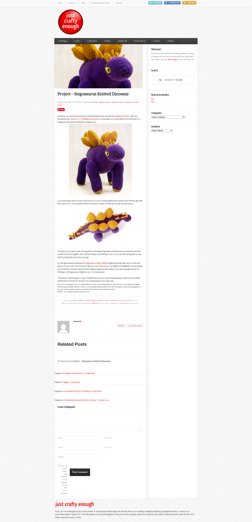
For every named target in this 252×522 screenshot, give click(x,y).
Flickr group (103, 266)
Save (62, 109)
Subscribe (190, 4)
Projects (156, 41)
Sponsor (119, 3)
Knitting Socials (117, 102)
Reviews (170, 41)
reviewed (72, 116)
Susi (152, 102)
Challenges (62, 41)
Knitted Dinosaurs (122, 116)
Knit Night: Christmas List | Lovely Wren (78, 373)
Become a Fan (173, 4)
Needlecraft (122, 41)
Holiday (107, 41)
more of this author (135, 325)
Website (121, 325)
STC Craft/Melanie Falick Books (89, 119)
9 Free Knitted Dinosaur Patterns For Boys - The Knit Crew (86, 400)
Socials (59, 105)
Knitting (95, 102)
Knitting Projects (105, 102)
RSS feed (96, 303)
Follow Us (156, 4)
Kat (61, 102)
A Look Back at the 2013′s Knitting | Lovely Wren (82, 391)
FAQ (83, 3)
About (60, 3)
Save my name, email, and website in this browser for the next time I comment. (63, 479)
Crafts (77, 41)
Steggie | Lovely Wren (71, 382)
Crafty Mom (92, 41)
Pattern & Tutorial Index (100, 3)
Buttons (72, 3)
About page (172, 59)
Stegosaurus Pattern (93, 263)
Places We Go (140, 41)
